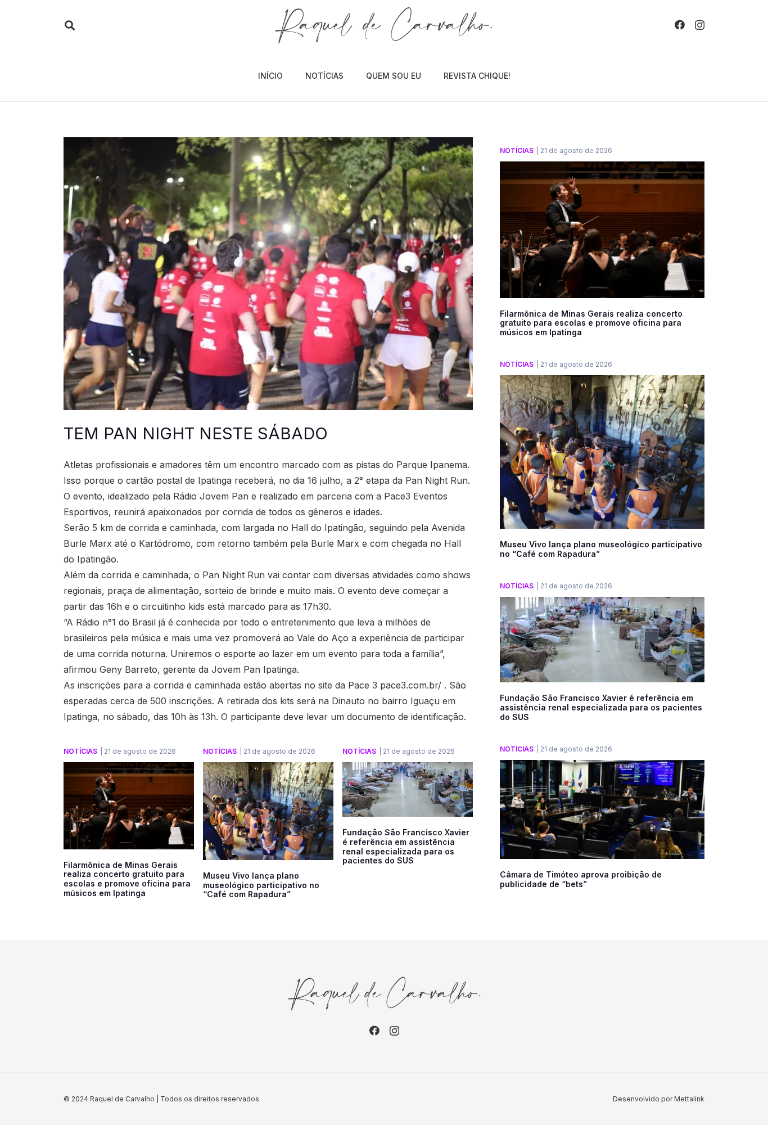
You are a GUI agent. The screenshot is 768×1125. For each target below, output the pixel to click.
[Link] (383, 25)
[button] (69, 25)
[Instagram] (699, 25)
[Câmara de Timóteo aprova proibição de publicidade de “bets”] (602, 767)
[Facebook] (680, 25)
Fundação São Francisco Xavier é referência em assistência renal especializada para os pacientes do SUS (405, 846)
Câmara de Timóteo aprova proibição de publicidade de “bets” (581, 879)
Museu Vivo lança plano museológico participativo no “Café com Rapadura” (261, 885)
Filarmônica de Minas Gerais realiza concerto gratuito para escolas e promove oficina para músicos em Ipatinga (127, 879)
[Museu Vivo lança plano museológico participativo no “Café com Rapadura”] (268, 770)
